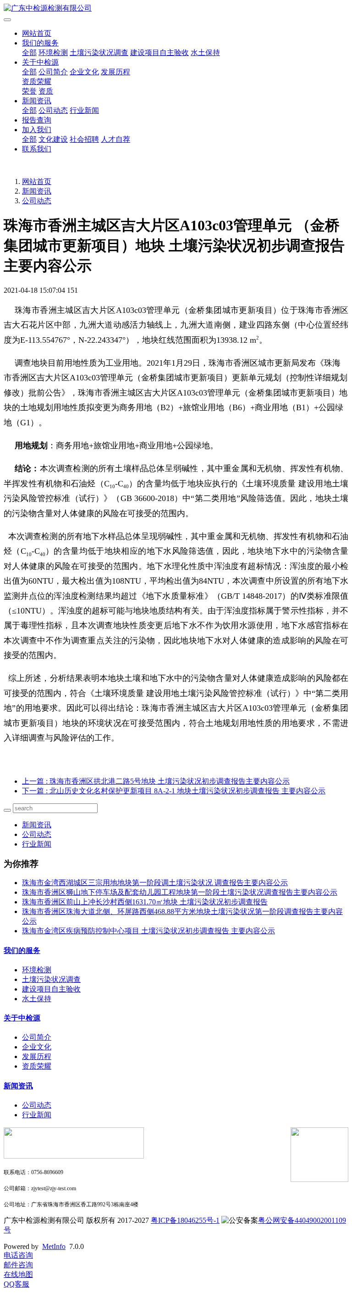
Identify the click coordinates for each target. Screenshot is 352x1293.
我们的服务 (40, 43)
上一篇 (156, 781)
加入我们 (36, 130)
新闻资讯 (36, 101)
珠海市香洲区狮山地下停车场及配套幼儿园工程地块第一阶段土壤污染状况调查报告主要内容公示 (179, 892)
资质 (45, 91)
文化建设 (53, 139)
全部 (29, 52)
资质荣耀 (36, 81)
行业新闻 (84, 110)
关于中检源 (40, 62)
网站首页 (36, 33)
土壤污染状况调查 (99, 52)
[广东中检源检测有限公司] (176, 8)
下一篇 (173, 791)
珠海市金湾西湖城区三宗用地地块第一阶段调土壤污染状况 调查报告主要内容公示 (155, 882)
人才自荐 (115, 139)
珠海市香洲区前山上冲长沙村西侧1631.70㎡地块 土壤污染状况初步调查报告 (145, 902)
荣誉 (29, 91)
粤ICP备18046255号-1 (185, 1220)
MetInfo (54, 1246)
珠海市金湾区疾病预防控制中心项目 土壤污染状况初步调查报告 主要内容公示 (148, 931)
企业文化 (84, 72)
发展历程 (115, 72)
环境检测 (53, 52)
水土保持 (205, 52)
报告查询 (36, 120)
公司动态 (53, 110)
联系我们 (36, 149)
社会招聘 (84, 139)
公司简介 (53, 72)
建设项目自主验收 (159, 52)
